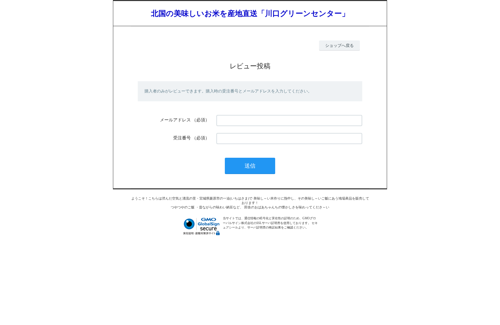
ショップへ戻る (339, 45)
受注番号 (182, 137)
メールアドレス (175, 119)
